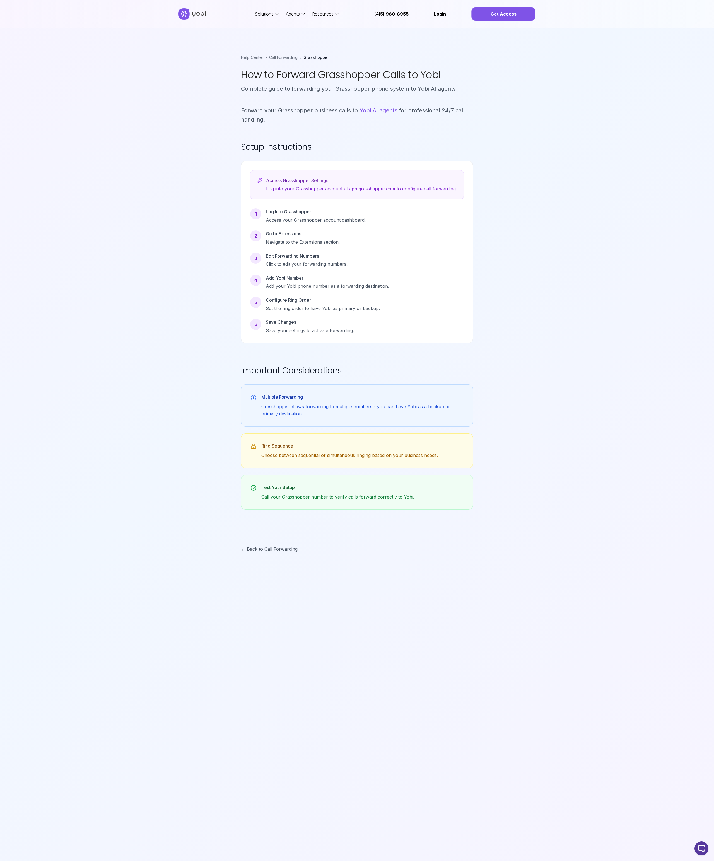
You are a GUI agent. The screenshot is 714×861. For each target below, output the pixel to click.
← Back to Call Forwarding (269, 549)
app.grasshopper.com (372, 189)
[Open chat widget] (701, 848)
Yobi (365, 110)
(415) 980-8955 (391, 14)
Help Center (252, 57)
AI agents (385, 110)
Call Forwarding (283, 57)
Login (440, 14)
